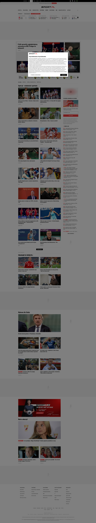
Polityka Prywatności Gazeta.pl (59, 71)
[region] (48, 64)
